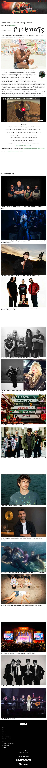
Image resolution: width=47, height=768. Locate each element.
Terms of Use (4, 733)
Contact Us (4, 747)
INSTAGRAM (15, 151)
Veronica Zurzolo (12, 25)
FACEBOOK (10, 151)
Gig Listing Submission (5, 745)
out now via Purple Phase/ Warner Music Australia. (33, 148)
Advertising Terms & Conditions (7, 738)
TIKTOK (21, 151)
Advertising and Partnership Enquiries (8, 743)
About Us (3, 729)
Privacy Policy (4, 731)
